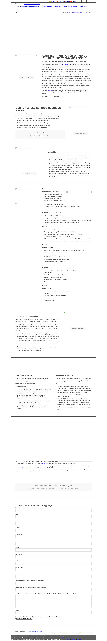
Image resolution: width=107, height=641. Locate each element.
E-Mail (17, 521)
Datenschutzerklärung (74, 638)
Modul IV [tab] (44, 245)
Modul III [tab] (44, 226)
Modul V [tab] (44, 265)
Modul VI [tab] (44, 285)
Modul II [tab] (44, 210)
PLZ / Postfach (19, 554)
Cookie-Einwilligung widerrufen (73, 639)
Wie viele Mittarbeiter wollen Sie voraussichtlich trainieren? (29, 580)
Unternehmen (19, 534)
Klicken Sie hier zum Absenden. (24, 618)
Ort (16, 560)
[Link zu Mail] (90, 1)
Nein (64, 638)
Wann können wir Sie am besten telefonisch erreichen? (28, 574)
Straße (17, 547)
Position (17, 541)
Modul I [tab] (44, 189)
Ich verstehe (56, 638)
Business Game (44, 463)
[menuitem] (52, 1)
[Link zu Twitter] (80, 1)
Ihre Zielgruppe (19, 567)
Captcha (17, 610)
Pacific (17, 12)
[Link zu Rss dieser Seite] (88, 1)
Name (17, 514)
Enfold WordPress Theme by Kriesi (35, 631)
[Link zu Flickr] (85, 1)
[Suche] (90, 6)
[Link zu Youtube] (83, 1)
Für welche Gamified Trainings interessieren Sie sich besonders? (30, 587)
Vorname (17, 507)
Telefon (17, 527)
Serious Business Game (66, 64)
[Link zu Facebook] (77, 1)
